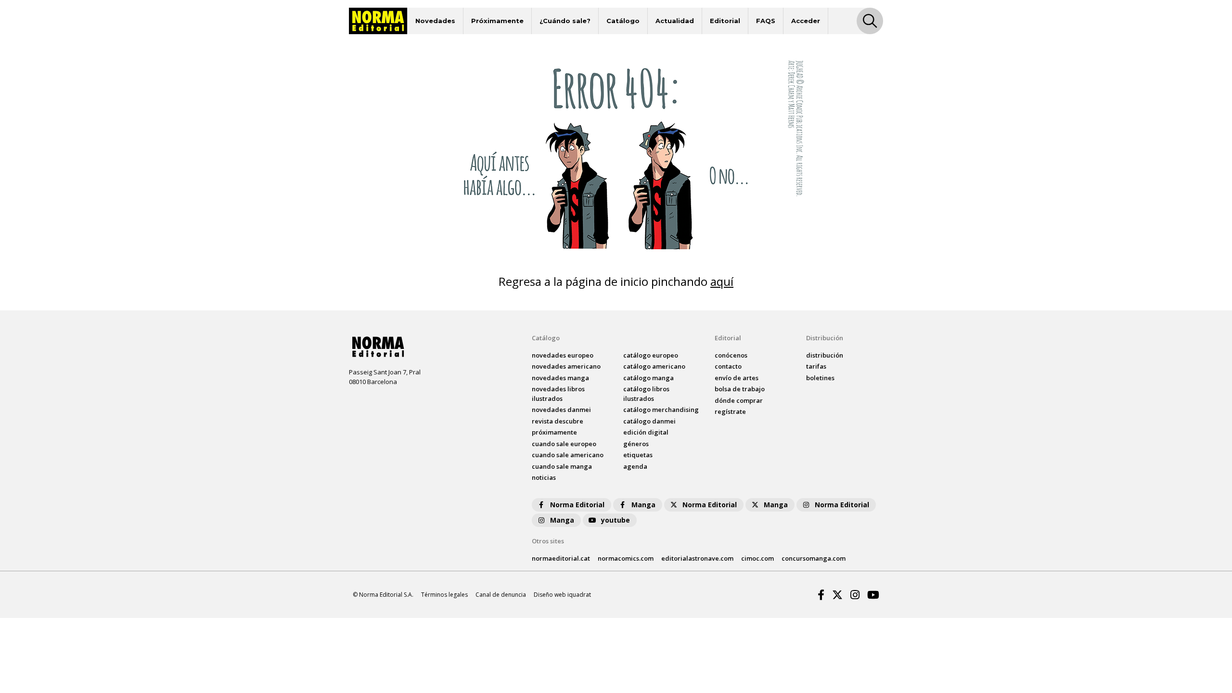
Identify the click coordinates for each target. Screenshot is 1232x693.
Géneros (636, 443)
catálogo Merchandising (661, 409)
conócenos (731, 355)
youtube (615, 520)
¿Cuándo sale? (564, 21)
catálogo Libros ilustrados (646, 394)
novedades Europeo (562, 355)
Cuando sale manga (562, 466)
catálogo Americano (654, 366)
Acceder (805, 21)
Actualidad (674, 21)
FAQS (765, 21)
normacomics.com (626, 558)
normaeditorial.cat (561, 558)
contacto (728, 366)
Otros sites (548, 541)
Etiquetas (638, 454)
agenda (635, 466)
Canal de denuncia (500, 594)
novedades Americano (566, 366)
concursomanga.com (814, 558)
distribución (824, 355)
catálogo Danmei (649, 421)
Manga (643, 504)
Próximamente (497, 21)
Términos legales (444, 594)
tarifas (816, 366)
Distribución (824, 338)
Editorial (725, 21)
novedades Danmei (561, 409)
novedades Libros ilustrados (558, 394)
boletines (820, 377)
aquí (721, 281)
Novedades (435, 21)
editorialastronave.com (697, 558)
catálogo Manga (648, 377)
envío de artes (736, 377)
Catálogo (623, 21)
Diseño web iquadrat (562, 594)
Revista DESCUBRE (557, 421)
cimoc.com (757, 558)
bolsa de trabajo (740, 389)
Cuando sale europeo (564, 443)
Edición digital (645, 432)
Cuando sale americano (567, 454)
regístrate (730, 411)
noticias (544, 477)
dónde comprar (739, 400)
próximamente (554, 432)
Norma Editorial (577, 504)
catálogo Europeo (650, 355)
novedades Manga (560, 377)
